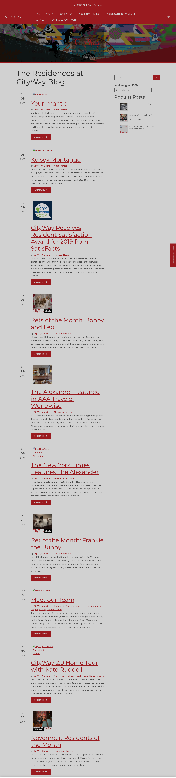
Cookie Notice (44, 775)
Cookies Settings (135, 771)
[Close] (172, 771)
